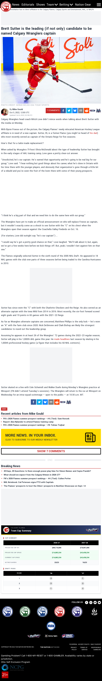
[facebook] (63, 110)
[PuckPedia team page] (98, 110)
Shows (40, 5)
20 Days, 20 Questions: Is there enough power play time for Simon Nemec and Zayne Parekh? (47, 471)
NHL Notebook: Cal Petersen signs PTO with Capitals (29, 482)
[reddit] (86, 110)
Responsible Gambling (96, 649)
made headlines (62, 339)
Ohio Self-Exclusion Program (15, 662)
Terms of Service (83, 649)
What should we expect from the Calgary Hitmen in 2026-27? (32, 474)
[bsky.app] (75, 110)
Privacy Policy (74, 649)
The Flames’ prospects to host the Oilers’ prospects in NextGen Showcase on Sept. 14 (45, 486)
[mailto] (80, 110)
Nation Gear (83, 5)
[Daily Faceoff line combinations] (92, 110)
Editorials (28, 5)
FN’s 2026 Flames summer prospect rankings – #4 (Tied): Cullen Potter (37, 478)
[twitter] (69, 110)
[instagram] (90, 602)
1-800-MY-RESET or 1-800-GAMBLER (45, 655)
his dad (93, 133)
